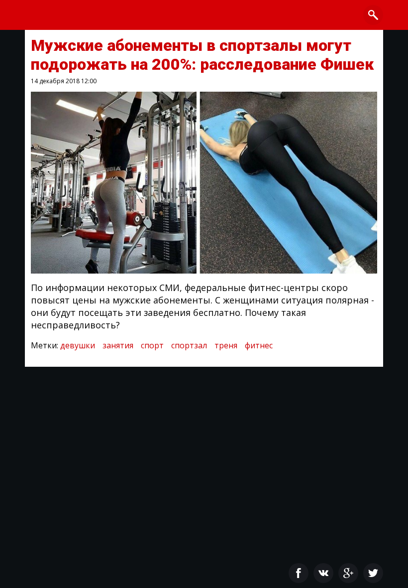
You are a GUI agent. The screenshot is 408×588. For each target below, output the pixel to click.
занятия (117, 345)
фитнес (259, 345)
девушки (77, 345)
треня (225, 345)
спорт (152, 345)
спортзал (189, 345)
